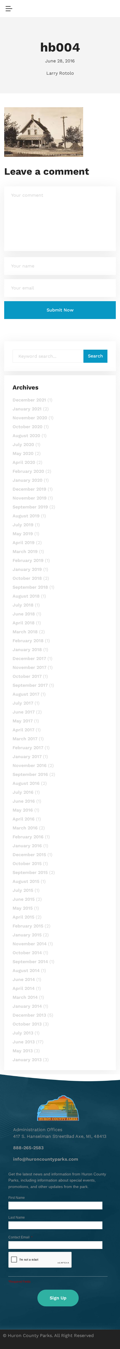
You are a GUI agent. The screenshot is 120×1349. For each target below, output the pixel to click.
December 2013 (29, 1015)
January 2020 (27, 480)
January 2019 (27, 569)
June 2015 (24, 899)
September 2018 (30, 587)
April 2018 (24, 622)
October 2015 (27, 863)
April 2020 (24, 462)
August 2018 (26, 596)
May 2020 (23, 453)
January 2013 (27, 1059)
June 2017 (24, 712)
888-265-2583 (28, 1147)
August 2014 (26, 970)
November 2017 (29, 667)
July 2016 (23, 792)
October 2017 (27, 676)
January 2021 (27, 408)
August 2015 (26, 881)
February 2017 (28, 747)
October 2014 (27, 952)
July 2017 (23, 703)
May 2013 (23, 1050)
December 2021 (29, 400)
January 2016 (27, 845)
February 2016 (28, 836)
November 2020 (30, 417)
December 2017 (29, 658)
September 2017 (30, 685)
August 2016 (26, 783)
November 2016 (30, 765)
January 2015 (27, 935)
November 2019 (30, 498)
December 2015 (29, 854)
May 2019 (23, 533)
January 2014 (27, 1006)
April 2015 (23, 917)
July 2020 (23, 444)
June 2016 (24, 801)
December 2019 (29, 489)
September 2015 (30, 872)
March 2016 (25, 828)
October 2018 (27, 578)
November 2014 (30, 943)
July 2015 (23, 890)
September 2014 (30, 961)
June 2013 (24, 1041)
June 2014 (24, 979)
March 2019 (25, 551)
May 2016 (23, 810)
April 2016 (24, 819)
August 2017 (26, 694)
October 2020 (27, 426)
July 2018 (23, 605)
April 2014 (24, 988)
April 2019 (24, 542)
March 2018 (25, 631)
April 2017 (23, 729)
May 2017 (23, 721)
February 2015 (28, 926)
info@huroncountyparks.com (45, 1159)
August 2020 (26, 435)
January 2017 (27, 756)
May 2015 (23, 908)
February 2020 (28, 471)
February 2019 (28, 560)
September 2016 (30, 774)
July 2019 (23, 524)
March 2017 (25, 738)
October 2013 (27, 1024)
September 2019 (30, 507)
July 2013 (23, 1033)
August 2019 (26, 515)
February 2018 (28, 640)
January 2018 (27, 649)
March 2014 (25, 997)
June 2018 (24, 614)
